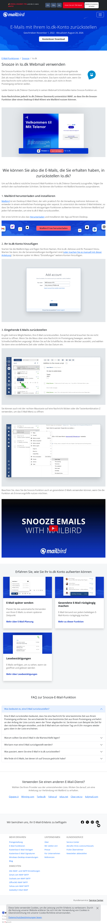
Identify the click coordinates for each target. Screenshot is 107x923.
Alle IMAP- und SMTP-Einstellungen (24, 871)
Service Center (73, 842)
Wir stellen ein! (51, 846)
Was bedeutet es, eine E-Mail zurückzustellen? (26, 708)
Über (46, 842)
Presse (47, 849)
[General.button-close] (97, 908)
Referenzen (49, 857)
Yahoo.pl (52, 796)
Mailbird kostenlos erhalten (91, 5)
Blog (11, 861)
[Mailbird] (14, 14)
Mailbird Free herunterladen (54, 228)
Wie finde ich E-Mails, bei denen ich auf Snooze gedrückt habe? (35, 758)
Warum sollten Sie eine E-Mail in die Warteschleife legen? (32, 737)
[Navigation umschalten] (100, 14)
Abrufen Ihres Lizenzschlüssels (80, 846)
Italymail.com (91, 796)
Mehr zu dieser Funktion (71, 621)
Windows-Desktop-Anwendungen (23, 857)
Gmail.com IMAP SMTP (19, 874)
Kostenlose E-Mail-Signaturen (22, 853)
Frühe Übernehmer (75, 849)
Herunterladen (37, 216)
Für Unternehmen (52, 853)
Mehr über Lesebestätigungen (21, 674)
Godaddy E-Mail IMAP (18, 890)
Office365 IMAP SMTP (18, 882)
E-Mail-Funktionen (17, 846)
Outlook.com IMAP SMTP (19, 878)
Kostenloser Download (53, 39)
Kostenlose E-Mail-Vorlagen (21, 849)
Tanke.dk (41, 796)
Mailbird (6, 201)
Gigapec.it (14, 796)
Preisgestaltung (16, 842)
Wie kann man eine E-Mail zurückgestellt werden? (28, 744)
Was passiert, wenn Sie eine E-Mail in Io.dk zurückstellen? (32, 751)
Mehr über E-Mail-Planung (19, 621)
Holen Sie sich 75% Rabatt (73, 5)
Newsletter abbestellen (77, 853)
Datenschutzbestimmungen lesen (25, 917)
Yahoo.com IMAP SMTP (19, 886)
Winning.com (27, 796)
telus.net (64, 796)
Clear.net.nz (76, 796)
